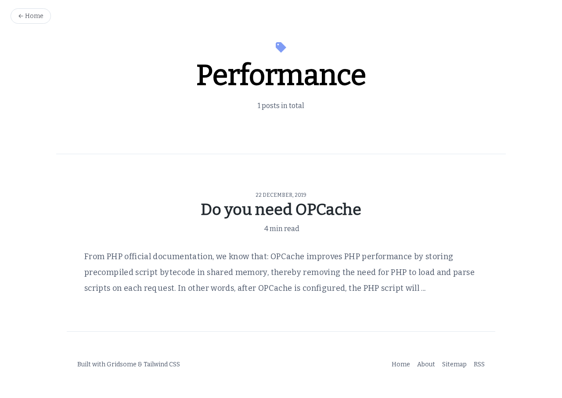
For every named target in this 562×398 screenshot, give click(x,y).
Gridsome (122, 364)
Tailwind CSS (162, 364)
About (426, 364)
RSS (479, 364)
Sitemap (454, 364)
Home (401, 364)
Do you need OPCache (281, 209)
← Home (30, 16)
